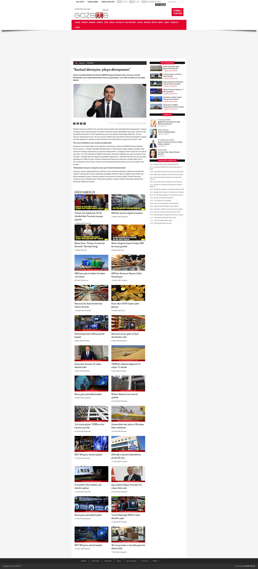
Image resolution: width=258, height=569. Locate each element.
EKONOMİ (90, 63)
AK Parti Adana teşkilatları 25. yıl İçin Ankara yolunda (166, 195)
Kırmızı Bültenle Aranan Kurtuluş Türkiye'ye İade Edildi (166, 171)
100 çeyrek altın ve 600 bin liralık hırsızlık (172, 75)
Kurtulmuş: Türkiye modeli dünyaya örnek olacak (172, 98)
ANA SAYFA (80, 2)
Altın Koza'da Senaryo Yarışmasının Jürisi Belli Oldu (166, 182)
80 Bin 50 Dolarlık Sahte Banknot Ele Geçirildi (171, 68)
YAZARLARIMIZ (92, 2)
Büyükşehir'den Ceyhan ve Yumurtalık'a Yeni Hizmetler (167, 192)
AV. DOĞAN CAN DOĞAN (166, 130)
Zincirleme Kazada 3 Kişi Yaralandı (161, 197)
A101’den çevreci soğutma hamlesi (127, 212)
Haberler (82, 63)
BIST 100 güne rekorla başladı (88, 454)
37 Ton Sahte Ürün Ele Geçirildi (160, 200)
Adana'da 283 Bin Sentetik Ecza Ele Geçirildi (164, 206)
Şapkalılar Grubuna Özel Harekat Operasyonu (164, 164)
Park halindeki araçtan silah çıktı (160, 223)
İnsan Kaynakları (131, 561)
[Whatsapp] (84, 123)
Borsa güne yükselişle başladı (88, 394)
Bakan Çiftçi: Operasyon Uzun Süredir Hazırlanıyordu (166, 174)
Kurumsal (145, 561)
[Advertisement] (129, 44)
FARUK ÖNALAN (163, 120)
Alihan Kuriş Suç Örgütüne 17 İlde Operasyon (173, 90)
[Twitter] (77, 123)
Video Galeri (95, 561)
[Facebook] (74, 123)
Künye (119, 561)
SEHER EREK (162, 140)
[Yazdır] (110, 123)
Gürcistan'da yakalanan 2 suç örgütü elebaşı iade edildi (167, 189)
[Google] (81, 123)
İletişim (155, 561)
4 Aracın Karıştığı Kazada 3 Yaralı (161, 220)
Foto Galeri (108, 561)
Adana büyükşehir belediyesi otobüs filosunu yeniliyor (173, 83)
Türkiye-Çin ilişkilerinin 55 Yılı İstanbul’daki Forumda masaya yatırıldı (89, 216)
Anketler (83, 561)
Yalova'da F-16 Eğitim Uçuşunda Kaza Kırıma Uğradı (173, 106)
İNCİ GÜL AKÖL (163, 150)
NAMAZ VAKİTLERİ (107, 2)
